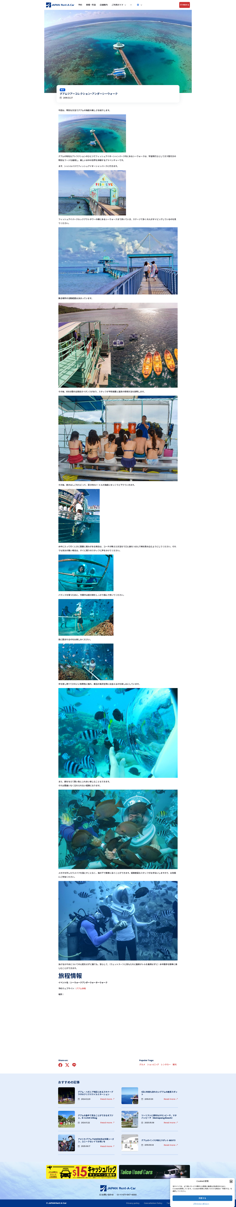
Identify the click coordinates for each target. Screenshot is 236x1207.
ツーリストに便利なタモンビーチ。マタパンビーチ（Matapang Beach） (159, 1116)
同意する (202, 1198)
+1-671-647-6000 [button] (128, 1194)
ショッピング (153, 1064)
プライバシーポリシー (201, 1204)
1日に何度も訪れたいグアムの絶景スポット (159, 1093)
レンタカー (166, 1064)
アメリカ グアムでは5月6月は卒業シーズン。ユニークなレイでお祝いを (96, 1140)
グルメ (142, 1064)
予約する (185, 5)
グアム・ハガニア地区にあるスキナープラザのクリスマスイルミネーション (95, 1093)
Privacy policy (133, 1203)
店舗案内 (104, 4)
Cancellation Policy (153, 1203)
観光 (62, 90)
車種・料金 (91, 4)
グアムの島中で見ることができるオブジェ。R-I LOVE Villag (95, 1116)
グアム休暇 (81, 988)
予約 (80, 4)
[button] (231, 1181)
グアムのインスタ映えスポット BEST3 (158, 1140)
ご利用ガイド (118, 4)
